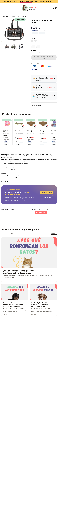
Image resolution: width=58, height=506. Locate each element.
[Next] (24, 29)
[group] (29, 1)
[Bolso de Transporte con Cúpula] (7, 46)
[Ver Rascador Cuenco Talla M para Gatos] (31, 123)
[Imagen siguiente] (11, 123)
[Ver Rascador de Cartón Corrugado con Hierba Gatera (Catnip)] (19, 123)
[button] (53, 8)
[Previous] (3, 29)
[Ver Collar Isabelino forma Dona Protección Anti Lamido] (7, 123)
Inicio (4, 16)
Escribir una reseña (41, 212)
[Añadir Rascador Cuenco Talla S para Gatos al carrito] (46, 126)
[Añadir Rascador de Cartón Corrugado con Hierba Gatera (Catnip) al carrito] (22, 126)
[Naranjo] (32, 41)
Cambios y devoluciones (36, 105)
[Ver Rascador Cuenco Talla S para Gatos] (43, 123)
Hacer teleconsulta (46, 197)
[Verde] (35, 41)
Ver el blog (54, 233)
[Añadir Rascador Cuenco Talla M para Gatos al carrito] (34, 126)
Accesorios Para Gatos (10, 16)
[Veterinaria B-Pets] (29, 8)
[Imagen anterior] (4, 123)
